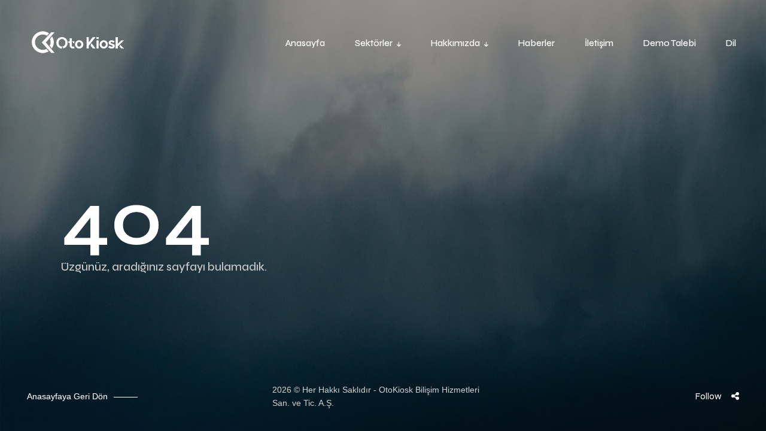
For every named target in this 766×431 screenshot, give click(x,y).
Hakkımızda (455, 43)
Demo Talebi (669, 43)
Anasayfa (305, 43)
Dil (731, 43)
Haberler (536, 43)
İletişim (599, 43)
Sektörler (374, 43)
